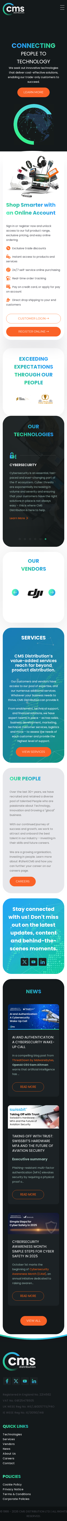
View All (33, 1320)
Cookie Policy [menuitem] (12, 1484)
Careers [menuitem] (8, 1458)
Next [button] (52, 592)
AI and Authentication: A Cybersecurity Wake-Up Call (33, 1042)
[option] (23, 398)
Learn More (33, 92)
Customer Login (32, 318)
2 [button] (25, 540)
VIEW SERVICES (33, 751)
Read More (28, 1087)
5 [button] (41, 540)
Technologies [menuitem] (12, 1434)
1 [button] (20, 540)
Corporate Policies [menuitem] (16, 1499)
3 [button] (31, 540)
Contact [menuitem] (9, 1463)
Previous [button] (15, 592)
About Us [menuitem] (9, 1454)
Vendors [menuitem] (9, 1444)
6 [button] (46, 540)
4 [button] (36, 540)
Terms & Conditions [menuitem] (17, 1494)
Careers (23, 881)
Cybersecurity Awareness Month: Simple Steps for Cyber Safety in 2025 (33, 1249)
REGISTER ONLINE (32, 331)
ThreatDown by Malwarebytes (32, 1060)
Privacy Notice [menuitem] (13, 1489)
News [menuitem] (6, 1449)
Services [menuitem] (9, 1439)
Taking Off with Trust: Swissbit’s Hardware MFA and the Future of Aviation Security (32, 1143)
